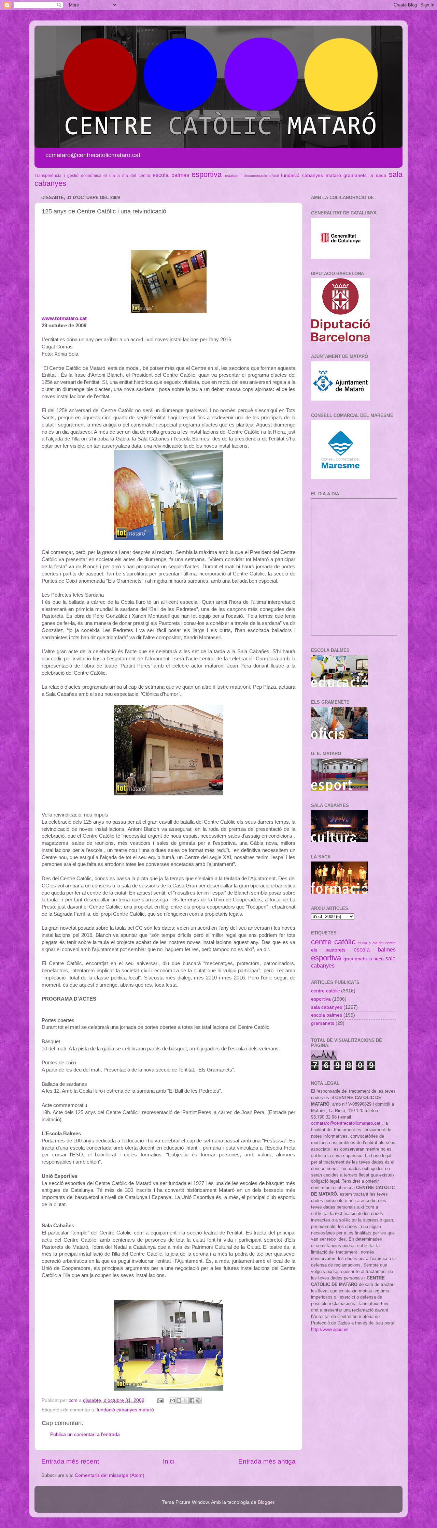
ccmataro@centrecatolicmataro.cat (345, 1123)
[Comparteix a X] (185, 1400)
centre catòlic (333, 942)
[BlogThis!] (178, 1400)
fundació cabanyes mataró (311, 175)
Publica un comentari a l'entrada (85, 1434)
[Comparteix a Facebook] (191, 1400)
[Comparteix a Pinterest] (198, 1400)
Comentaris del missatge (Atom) (109, 1475)
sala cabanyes (326, 1007)
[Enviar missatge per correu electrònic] (160, 1400)
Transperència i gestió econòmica (67, 175)
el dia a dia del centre (126, 175)
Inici (168, 1461)
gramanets (355, 175)
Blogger (266, 1502)
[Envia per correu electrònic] (172, 1400)
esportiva (207, 174)
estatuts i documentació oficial (252, 176)
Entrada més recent (70, 1461)
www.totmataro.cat (64, 318)
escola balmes (171, 175)
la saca (377, 175)
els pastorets (328, 950)
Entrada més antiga (267, 1461)
